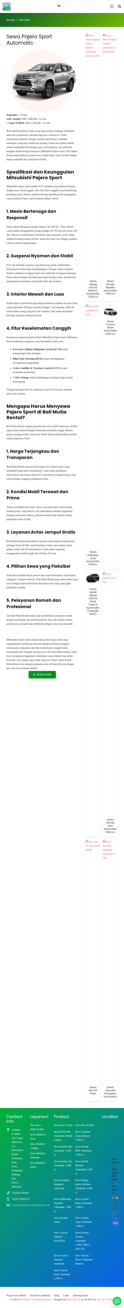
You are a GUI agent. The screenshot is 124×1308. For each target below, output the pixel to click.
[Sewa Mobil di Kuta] (38, 1137)
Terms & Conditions (40, 1295)
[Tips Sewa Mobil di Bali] (38, 1127)
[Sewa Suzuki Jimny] (63, 1222)
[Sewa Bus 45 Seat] (84, 1125)
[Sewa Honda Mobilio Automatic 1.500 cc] (84, 1167)
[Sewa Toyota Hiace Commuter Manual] (84, 1259)
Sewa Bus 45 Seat (93, 1090)
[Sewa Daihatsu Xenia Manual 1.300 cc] (84, 1136)
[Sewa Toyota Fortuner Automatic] (63, 1259)
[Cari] (119, 6)
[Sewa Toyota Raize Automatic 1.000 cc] (84, 1205)
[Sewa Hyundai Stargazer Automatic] (110, 961)
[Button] (117, 1301)
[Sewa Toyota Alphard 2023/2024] (63, 1241)
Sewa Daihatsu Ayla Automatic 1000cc (93, 558)
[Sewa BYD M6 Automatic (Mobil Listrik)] (63, 1136)
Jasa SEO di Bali (105, 1299)
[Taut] (7, 6)
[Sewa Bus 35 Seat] (63, 1125)
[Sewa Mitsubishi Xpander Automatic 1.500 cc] (63, 1205)
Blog (56, 1295)
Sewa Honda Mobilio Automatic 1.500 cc (110, 287)
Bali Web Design (76, 1299)
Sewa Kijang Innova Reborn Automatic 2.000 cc (93, 289)
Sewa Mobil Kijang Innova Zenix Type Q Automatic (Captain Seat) (93, 601)
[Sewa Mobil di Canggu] (38, 1146)
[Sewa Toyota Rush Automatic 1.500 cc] (63, 1274)
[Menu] (112, 6)
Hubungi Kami (80, 1295)
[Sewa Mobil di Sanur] (38, 1165)
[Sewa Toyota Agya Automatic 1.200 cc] (84, 1222)
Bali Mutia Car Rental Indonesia (34, 1299)
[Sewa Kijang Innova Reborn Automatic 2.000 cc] (84, 1186)
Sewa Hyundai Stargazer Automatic (110, 1092)
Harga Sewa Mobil (16, 1295)
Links (66, 1295)
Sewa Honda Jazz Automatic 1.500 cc (110, 826)
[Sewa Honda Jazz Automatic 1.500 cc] (63, 1167)
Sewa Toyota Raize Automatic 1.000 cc (110, 327)
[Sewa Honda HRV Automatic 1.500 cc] (84, 1151)
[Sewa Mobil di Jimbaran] (38, 1155)
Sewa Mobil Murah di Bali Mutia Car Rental (115, 1176)
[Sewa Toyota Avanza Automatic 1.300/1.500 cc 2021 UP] (84, 1241)
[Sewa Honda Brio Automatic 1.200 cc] (63, 1151)
